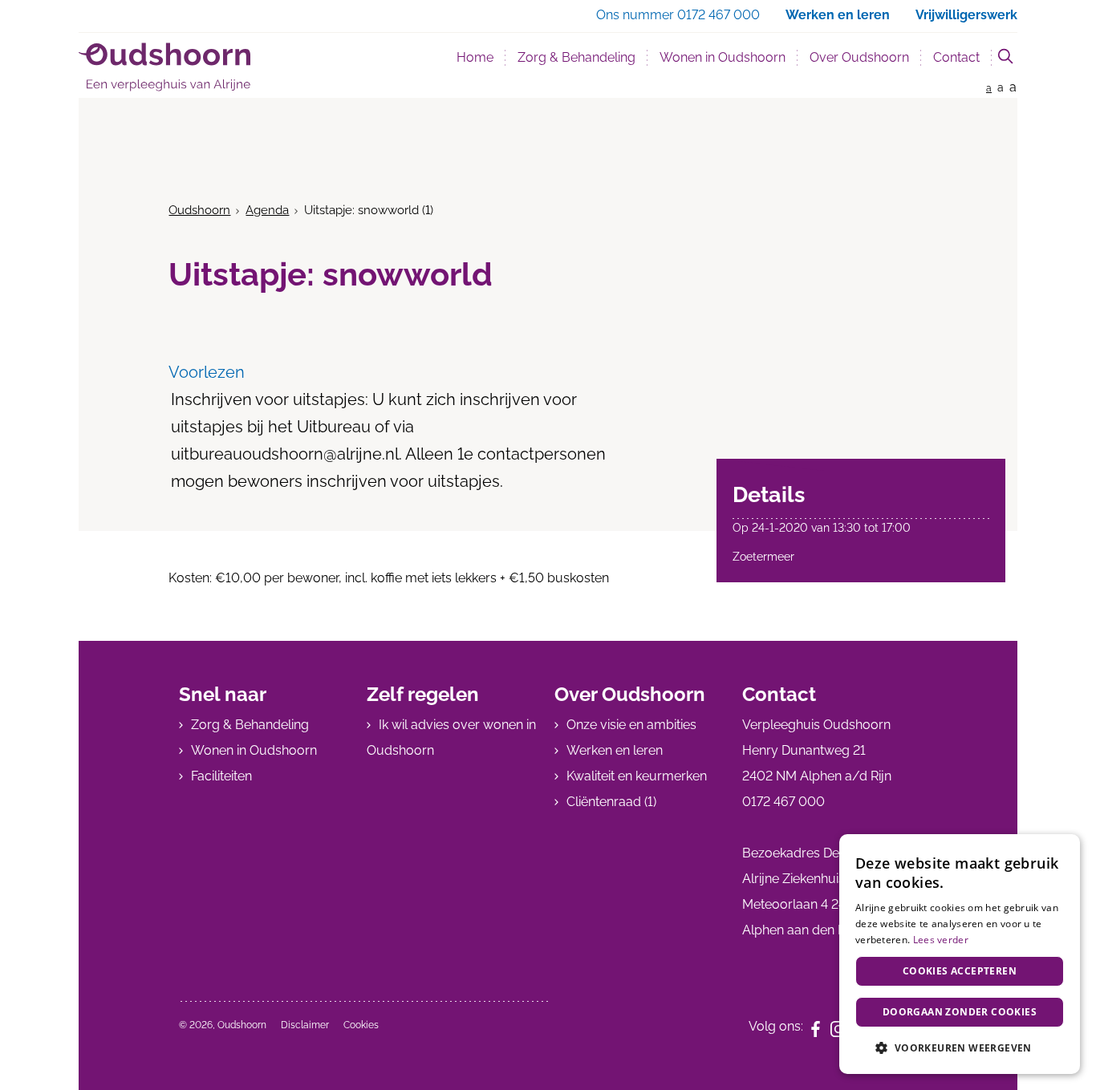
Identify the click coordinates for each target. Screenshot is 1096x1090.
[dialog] (959, 954)
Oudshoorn (199, 210)
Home (475, 57)
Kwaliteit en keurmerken (636, 776)
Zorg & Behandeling (576, 57)
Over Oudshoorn (859, 57)
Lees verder (940, 939)
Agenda (267, 210)
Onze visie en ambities (631, 724)
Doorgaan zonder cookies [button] (960, 1012)
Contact (956, 57)
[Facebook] (820, 1028)
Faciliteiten (221, 776)
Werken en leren (614, 750)
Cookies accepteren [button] (960, 971)
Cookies (361, 1025)
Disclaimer (305, 1025)
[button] (959, 1048)
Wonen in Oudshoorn (722, 57)
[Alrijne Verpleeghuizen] (164, 67)
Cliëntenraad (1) (611, 801)
